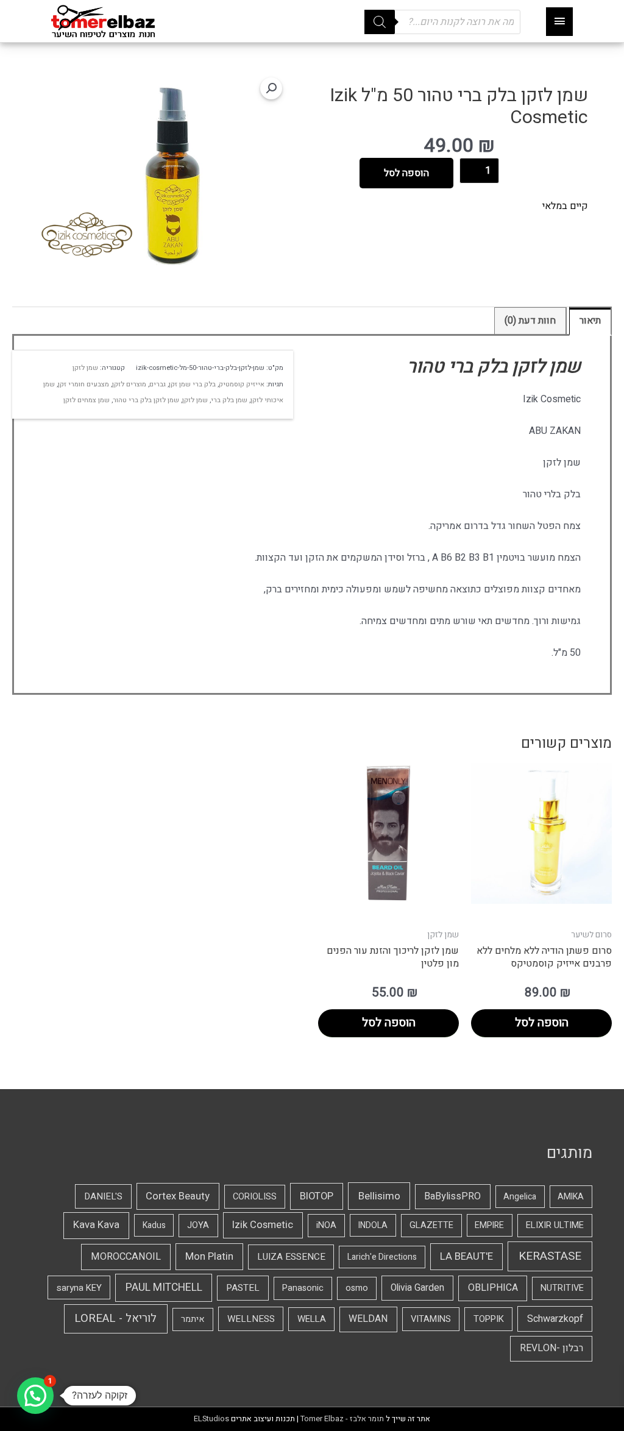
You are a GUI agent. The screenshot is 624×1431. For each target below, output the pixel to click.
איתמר (193, 1319)
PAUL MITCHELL (164, 1287)
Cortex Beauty (178, 1196)
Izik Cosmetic (262, 1225)
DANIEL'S (103, 1196)
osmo (357, 1288)
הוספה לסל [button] (542, 1022)
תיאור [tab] (590, 320)
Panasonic (303, 1288)
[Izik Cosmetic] (87, 234)
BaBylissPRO (452, 1196)
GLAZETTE (431, 1225)
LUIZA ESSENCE (291, 1256)
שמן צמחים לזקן (86, 400)
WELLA (311, 1319)
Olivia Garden (417, 1288)
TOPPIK (488, 1319)
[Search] (379, 22)
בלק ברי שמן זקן (192, 384)
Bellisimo (379, 1196)
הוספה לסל (406, 173)
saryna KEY (79, 1287)
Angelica (519, 1196)
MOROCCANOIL (126, 1256)
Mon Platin (209, 1256)
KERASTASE (550, 1256)
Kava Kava (96, 1225)
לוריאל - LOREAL (115, 1318)
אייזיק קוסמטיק (241, 384)
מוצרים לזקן (129, 384)
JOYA (198, 1225)
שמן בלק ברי (229, 400)
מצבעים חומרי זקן (83, 384)
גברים (157, 384)
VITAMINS (431, 1319)
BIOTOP (316, 1196)
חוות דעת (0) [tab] (530, 320)
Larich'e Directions (382, 1257)
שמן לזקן (85, 368)
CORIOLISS (255, 1196)
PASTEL (243, 1287)
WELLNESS (251, 1319)
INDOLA (373, 1225)
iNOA (326, 1225)
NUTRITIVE (562, 1288)
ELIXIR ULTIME (555, 1225)
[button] (271, 88)
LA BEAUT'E (466, 1256)
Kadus (154, 1225)
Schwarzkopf (555, 1319)
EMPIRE (489, 1225)
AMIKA (571, 1196)
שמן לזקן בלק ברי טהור (146, 400)
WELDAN (368, 1319)
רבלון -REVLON (551, 1348)
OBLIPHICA (493, 1287)
